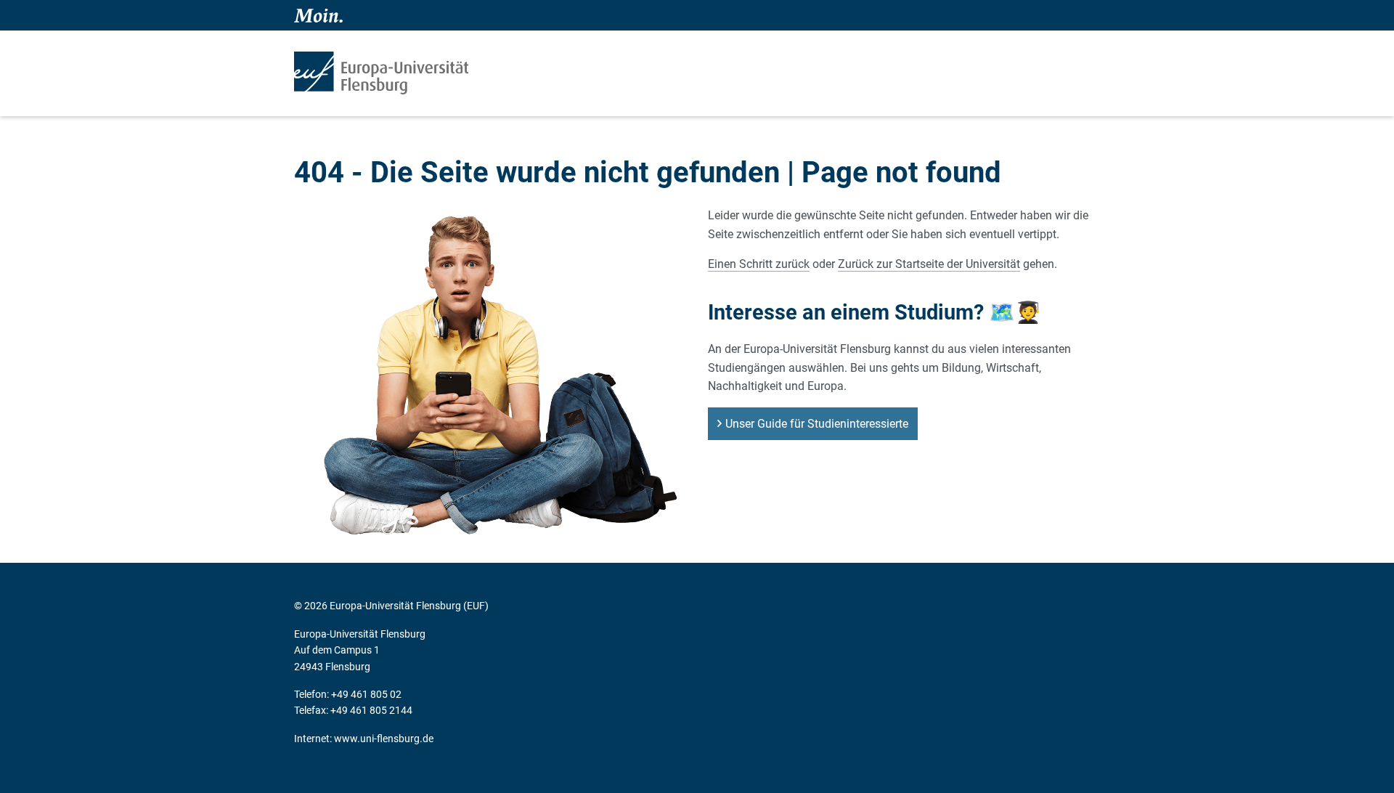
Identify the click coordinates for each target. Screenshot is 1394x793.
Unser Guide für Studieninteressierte (816, 424)
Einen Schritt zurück (759, 264)
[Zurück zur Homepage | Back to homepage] (381, 73)
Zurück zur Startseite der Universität (929, 264)
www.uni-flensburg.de (383, 738)
